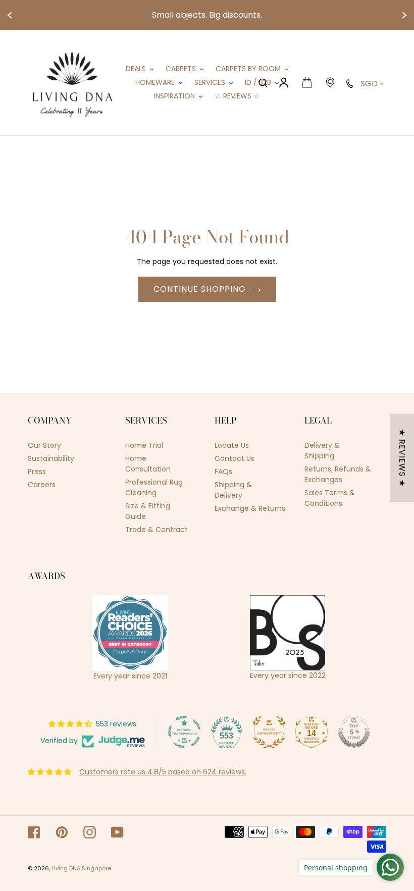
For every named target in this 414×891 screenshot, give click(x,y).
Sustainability (51, 458)
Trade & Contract (156, 530)
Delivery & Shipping (322, 450)
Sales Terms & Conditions (329, 498)
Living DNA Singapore (81, 868)
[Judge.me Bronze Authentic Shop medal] (269, 732)
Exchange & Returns (250, 508)
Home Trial (144, 445)
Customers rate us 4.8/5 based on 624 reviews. (162, 772)
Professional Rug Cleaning (154, 487)
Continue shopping (199, 289)
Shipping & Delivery (233, 490)
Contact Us (234, 458)
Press (37, 471)
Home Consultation (148, 463)
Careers (42, 485)
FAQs (223, 471)
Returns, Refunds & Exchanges (337, 474)
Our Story (44, 445)
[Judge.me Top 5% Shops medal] (354, 732)
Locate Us (232, 445)
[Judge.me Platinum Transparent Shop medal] (184, 732)
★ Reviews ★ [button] (402, 458)
